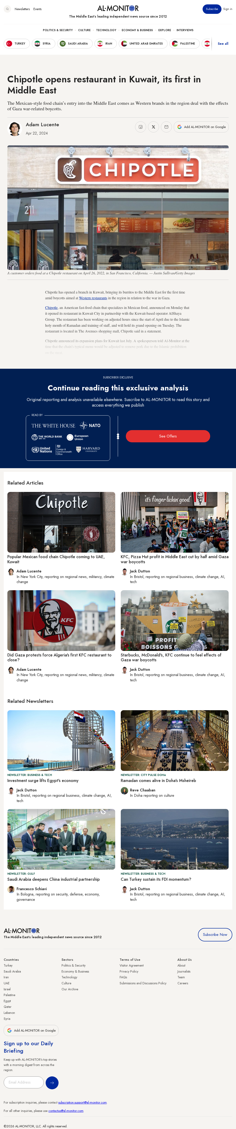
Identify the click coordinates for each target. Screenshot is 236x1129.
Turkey (8, 965)
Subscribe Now (215, 934)
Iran (6, 977)
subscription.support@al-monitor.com (82, 1102)
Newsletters (22, 9)
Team (181, 977)
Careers (182, 983)
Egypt (7, 1001)
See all (223, 43)
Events (37, 9)
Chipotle (51, 307)
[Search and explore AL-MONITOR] (7, 9)
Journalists (183, 971)
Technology (106, 30)
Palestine (9, 995)
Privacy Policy (129, 971)
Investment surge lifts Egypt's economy (43, 781)
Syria (7, 1018)
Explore (164, 30)
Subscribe (212, 9)
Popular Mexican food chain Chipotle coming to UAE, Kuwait (56, 559)
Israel (7, 989)
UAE (6, 983)
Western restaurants (93, 297)
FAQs (123, 977)
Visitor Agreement (132, 965)
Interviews (185, 30)
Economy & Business (137, 30)
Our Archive (70, 989)
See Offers (168, 436)
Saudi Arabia (12, 971)
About (181, 965)
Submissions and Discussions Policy (143, 983)
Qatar (8, 1006)
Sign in (227, 9)
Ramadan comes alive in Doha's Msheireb (158, 781)
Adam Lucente (42, 124)
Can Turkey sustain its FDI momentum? (156, 879)
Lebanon (9, 1012)
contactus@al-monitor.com (65, 1110)
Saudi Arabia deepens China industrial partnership (53, 879)
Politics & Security (58, 30)
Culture (84, 30)
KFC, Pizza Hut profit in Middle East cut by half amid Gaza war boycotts (175, 559)
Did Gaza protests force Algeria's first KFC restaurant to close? (59, 657)
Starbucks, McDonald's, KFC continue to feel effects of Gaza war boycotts (171, 657)
